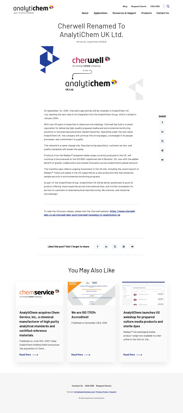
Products (146, 13)
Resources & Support (124, 13)
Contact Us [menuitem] (77, 385)
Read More (25, 354)
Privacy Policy (102, 392)
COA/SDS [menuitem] (155, 6)
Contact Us (162, 13)
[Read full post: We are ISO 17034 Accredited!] (91, 293)
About (85, 13)
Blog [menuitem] (125, 6)
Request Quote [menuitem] (138, 6)
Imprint (113, 392)
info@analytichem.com (84, 392)
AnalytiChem (92, 41)
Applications (100, 13)
